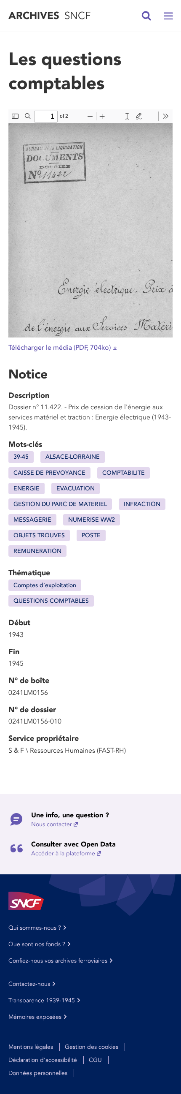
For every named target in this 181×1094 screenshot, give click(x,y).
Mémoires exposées (34, 1017)
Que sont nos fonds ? (36, 944)
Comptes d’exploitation (44, 585)
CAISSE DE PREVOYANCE (49, 472)
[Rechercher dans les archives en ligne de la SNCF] (146, 16)
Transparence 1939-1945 (41, 1000)
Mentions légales (30, 1046)
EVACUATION (75, 488)
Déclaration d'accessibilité (42, 1060)
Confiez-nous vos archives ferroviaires (57, 960)
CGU (95, 1060)
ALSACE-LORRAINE (72, 456)
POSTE (91, 535)
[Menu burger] (168, 16)
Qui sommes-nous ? (34, 927)
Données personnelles (37, 1073)
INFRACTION (142, 504)
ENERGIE (26, 488)
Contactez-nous (29, 984)
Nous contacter (51, 824)
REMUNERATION (37, 551)
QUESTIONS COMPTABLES (51, 600)
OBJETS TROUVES (39, 535)
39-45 (21, 456)
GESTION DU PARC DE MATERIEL (60, 504)
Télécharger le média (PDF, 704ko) (59, 347)
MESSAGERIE (32, 519)
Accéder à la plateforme (63, 853)
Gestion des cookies (91, 1046)
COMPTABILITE (123, 472)
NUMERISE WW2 (91, 519)
